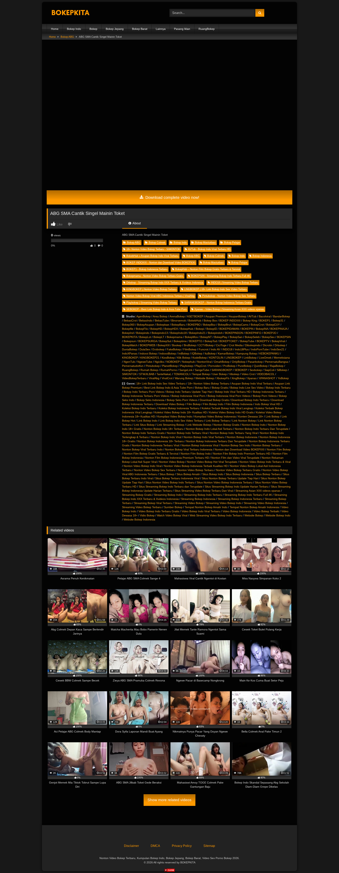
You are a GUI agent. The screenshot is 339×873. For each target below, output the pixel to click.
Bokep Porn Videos (265, 395)
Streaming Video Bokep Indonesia (265, 503)
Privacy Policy (182, 845)
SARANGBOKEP (221, 370)
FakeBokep (174, 349)
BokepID (211, 328)
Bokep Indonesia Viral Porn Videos (229, 395)
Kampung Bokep (246, 353)
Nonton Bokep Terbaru (266, 445)
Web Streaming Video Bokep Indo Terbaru (216, 515)
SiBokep (282, 370)
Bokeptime (180, 341)
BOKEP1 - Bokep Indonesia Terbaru (146, 269)
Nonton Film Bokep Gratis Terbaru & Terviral (151, 453)
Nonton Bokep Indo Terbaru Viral (187, 433)
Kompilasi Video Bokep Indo (174, 416)
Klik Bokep (183, 357)
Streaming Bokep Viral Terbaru (153, 503)
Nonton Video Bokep (172, 461)
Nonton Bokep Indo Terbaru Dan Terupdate (261, 428)
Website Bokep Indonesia (139, 519)
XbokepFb (222, 378)
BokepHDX (171, 328)
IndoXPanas (129, 353)
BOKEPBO (194, 324)
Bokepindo (142, 332)
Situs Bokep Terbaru (268, 474)
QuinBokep (261, 365)
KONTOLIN (216, 357)
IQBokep (196, 353)
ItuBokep (210, 353)
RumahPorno (168, 370)
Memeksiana (282, 357)
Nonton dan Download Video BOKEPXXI (239, 449)
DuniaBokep (129, 349)
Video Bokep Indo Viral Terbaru (200, 511)
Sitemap (209, 845)
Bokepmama (174, 337)
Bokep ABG (67, 36)
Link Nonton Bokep (244, 420)
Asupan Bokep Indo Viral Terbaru (251, 383)
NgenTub (129, 361)
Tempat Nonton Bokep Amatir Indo (206, 507)
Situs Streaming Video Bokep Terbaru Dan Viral (203, 490)
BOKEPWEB (147, 345)
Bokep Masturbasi (205, 242)
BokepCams (240, 324)
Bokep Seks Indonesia (150, 400)
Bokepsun (130, 341)
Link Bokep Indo (147, 420)
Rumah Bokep (149, 370)
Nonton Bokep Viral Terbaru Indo (142, 449)
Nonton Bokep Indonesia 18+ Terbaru (160, 441)
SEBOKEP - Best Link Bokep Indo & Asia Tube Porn (156, 309)
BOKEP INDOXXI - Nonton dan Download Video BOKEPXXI (160, 262)
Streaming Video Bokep (189, 503)
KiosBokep (168, 357)
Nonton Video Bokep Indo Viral (143, 466)
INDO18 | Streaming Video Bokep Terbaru (234, 282)
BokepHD (156, 328)
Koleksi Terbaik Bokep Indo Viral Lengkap (227, 408)
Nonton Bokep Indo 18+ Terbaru (163, 428)
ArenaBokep (177, 316)
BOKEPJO (270, 332)
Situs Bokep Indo (212, 474)
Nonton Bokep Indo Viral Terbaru (204, 437)
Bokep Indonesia (262, 255)
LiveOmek (265, 357)
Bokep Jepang (115, 28)
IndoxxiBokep (167, 353)
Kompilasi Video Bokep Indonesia (215, 416)
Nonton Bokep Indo (254, 424)
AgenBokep (143, 316)
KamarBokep (226, 353)
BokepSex (268, 337)
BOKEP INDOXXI (230, 320)
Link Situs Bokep (144, 424)
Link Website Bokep (199, 424)
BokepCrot (257, 324)
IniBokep (183, 353)
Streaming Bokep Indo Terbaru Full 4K (248, 494)
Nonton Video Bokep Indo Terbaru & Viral (265, 461)
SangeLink (185, 370)
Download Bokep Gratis (214, 400)
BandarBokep (281, 316)
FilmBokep (189, 349)
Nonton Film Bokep (279, 449)
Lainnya (161, 28)
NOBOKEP (173, 361)
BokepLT (158, 337)
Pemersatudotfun (132, 365)
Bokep (93, 28)
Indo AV (215, 349)
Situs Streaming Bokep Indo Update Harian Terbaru (237, 486)
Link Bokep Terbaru (218, 420)
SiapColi (269, 370)
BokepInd (128, 332)
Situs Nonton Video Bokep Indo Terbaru (169, 482)
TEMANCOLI (182, 374)
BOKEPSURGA (147, 341)
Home (54, 28)
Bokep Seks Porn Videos (182, 400)
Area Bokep (160, 316)
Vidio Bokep (147, 515)
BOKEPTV (263, 341)
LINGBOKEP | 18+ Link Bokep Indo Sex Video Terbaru (215, 289)
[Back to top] (327, 861)
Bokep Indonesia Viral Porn (188, 395)
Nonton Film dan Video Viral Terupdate (235, 457)
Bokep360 (128, 324)
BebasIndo (145, 320)
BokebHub (194, 320)
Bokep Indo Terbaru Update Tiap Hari (189, 391)
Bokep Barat (139, 28)
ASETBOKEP (195, 316)
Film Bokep (194, 404)
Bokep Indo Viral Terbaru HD (233, 391)
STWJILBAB (146, 374)
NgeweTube (144, 361)
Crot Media (236, 345)
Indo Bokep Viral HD (267, 404)
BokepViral (278, 341)
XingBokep (238, 378)
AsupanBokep (237, 316)
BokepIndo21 (197, 332)
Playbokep (186, 365)
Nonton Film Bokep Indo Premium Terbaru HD (241, 453)
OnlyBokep (238, 361)
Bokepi (200, 328)
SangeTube (202, 370)
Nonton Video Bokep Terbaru (196, 470)
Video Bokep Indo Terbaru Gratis (159, 511)
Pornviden (214, 365)
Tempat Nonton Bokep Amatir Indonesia (254, 507)
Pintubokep (153, 365)
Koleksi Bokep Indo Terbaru (139, 408)
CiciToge (221, 345)
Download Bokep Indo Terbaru (250, 400)
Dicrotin (267, 345)
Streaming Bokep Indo (168, 494)
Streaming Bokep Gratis (137, 494)
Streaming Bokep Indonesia (198, 498)
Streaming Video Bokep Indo (223, 503)
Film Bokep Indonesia (239, 404)
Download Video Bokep (170, 404)
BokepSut (165, 341)
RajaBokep (276, 365)
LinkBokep (250, 357)
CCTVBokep (206, 345)
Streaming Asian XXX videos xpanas (257, 490)
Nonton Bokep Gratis (226, 424)
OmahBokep (222, 361)
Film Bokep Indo (213, 404)
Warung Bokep (184, 378)
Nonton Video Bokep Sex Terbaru (154, 470)
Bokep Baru (202, 387)
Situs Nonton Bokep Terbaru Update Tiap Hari (230, 478)
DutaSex (144, 349)
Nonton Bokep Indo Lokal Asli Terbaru (209, 428)
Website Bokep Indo (277, 515)
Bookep (176, 345)
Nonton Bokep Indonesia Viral (199, 445)
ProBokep (229, 365)
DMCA (155, 845)
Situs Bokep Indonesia (239, 474)
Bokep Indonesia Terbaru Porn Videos (145, 395)
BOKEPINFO (253, 332)
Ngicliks (159, 361)
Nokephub (188, 361)
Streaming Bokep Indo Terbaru (203, 494)
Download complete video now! (171, 197)
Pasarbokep (255, 361)
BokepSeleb (252, 337)
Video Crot (248, 374)
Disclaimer (131, 845)
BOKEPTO (195, 341)
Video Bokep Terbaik (266, 511)
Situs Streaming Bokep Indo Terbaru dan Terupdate (170, 486)
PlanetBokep (170, 365)
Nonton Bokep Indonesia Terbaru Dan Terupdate (216, 441)
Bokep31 (277, 320)
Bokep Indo (74, 28)
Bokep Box (210, 320)
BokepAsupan (145, 324)
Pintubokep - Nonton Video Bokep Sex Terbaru (228, 295)
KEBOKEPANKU (269, 353)
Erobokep (158, 349)
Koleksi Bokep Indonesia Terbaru (179, 408)
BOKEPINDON (234, 332)
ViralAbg (154, 378)
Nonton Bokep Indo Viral (166, 437)
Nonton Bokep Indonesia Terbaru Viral (155, 445)
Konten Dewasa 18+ (250, 416)
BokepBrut (224, 324)
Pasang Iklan (182, 28)
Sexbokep (256, 370)
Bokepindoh (215, 332)
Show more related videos (169, 800)
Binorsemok (178, 320)
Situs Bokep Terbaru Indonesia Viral (177, 478)
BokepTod (211, 341)
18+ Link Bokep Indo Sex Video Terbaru (161, 383)
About (136, 223)
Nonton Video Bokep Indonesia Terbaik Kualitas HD (196, 466)
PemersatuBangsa (276, 361)
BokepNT (206, 337)
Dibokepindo (253, 345)
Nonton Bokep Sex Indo (235, 445)
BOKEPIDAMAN (229, 328)
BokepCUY (273, 324)
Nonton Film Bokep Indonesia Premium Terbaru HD (177, 457)
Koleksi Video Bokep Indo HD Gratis (231, 412)
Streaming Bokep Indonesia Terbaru (240, 498)
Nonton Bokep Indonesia (242, 437)
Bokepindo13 (160, 332)
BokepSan (236, 337)
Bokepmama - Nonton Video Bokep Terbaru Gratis (154, 275)
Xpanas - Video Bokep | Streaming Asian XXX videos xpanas (229, 309)
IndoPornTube (260, 349)
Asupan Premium (216, 316)
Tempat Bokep (201, 374)
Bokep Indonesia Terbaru (268, 391)
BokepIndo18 (178, 332)
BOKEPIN (247, 328)
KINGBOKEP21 (149, 357)
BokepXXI (164, 345)
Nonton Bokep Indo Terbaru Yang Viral (234, 433)
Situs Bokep (166, 474)
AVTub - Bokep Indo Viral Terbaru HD (209, 249)
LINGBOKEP (233, 357)
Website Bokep (204, 378)
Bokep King (250, 320)
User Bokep (219, 374)
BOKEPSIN (284, 337)
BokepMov (191, 337)
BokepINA (262, 328)
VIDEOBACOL (265, 374)
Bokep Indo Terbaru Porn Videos (144, 391)
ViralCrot (167, 378)
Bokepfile (127, 328)
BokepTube (247, 341)
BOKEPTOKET (228, 341)
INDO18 (227, 349)
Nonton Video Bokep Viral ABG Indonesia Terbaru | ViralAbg (160, 295)
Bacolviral (265, 316)
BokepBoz (209, 324)
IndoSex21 (277, 349)
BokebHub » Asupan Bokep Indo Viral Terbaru (152, 255)
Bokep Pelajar (232, 242)
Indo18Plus (242, 349)
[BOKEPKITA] (76, 13)
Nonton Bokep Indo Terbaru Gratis (143, 433)
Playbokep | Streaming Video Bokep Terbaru (151, 302)
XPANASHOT (267, 378)
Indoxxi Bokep (148, 353)
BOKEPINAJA (278, 328)
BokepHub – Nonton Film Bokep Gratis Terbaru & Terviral (207, 269)
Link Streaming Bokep (170, 424)
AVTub (252, 316)
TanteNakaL (164, 374)
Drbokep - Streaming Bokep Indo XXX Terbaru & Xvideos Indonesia (164, 282)
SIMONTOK (129, 374)
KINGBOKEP (130, 357)
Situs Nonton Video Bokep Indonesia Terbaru (224, 482)
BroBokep (190, 345)
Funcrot (203, 349)
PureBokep (245, 365)
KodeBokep (199, 357)
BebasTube (162, 320)
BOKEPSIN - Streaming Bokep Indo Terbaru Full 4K (220, 275)
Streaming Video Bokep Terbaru (142, 507)
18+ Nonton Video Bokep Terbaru (208, 383)
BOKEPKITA (129, 337)
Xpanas (252, 378)
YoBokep (283, 378)
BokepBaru (178, 324)
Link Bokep (272, 416)
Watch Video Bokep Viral (172, 515)
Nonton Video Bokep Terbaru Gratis (238, 470)
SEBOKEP (240, 370)
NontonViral (204, 361)
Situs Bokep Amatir (188, 474)
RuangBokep (207, 28)
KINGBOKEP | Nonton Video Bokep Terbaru (151, 289)
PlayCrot (200, 365)
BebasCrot (130, 320)
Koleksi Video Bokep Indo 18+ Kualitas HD (180, 412)
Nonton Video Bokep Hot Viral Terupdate (212, 461)
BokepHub (186, 328)
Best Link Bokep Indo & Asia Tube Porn (168, 387)
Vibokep (234, 374)
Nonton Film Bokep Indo (196, 453)
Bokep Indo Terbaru (278, 387)
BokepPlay (220, 337)
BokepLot (145, 337)
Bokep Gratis (220, 387)
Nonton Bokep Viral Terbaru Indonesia (188, 449)
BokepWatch (130, 345)
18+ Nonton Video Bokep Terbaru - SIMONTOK (153, 249)
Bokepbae (163, 324)
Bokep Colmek (157, 242)
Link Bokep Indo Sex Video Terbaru (181, 420)
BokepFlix (142, 328)
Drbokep (280, 345)
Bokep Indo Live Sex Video (247, 387)
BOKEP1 (264, 320)
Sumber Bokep (173, 507)
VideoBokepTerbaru (134, 378)
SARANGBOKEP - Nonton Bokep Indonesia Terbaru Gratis (217, 302)
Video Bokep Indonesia (236, 511)
